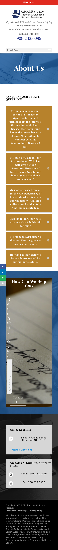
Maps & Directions (22, 449)
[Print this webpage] (3, 283)
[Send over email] (3, 278)
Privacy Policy (35, 510)
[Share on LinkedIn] (3, 272)
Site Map (22, 510)
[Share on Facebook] (3, 266)
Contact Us (18, 400)
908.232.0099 (29, 38)
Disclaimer (11, 510)
